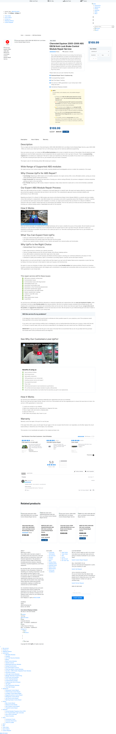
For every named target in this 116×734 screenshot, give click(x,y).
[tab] (79, 471)
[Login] (97, 28)
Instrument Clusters (10, 672)
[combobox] (91, 477)
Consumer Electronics (11, 720)
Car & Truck (35, 1)
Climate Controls (9, 662)
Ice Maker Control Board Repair (13, 693)
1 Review (57, 51)
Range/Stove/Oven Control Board (13, 695)
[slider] (32, 224)
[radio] (64, 461)
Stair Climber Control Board (12, 706)
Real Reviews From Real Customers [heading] (32, 436)
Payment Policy (53, 565)
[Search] (113, 27)
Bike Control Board (10, 703)
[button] (92, 436)
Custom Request (9, 22)
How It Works (8, 17)
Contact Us (24, 629)
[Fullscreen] (46, 224)
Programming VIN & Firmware (12, 682)
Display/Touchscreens (10, 666)
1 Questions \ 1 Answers (68, 51)
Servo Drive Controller (11, 714)
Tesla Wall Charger (10, 687)
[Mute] (41, 224)
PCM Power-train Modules (12, 677)
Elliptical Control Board (11, 704)
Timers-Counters (9, 716)
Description (24, 139)
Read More (80, 451)
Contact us (7, 19)
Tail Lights (8, 683)
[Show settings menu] (43, 224)
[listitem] (32, 445)
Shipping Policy (53, 563)
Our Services (52, 555)
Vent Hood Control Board (11, 698)
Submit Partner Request (78, 583)
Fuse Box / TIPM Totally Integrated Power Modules (18, 670)
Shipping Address (9, 20)
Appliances (97, 7)
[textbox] (94, 478)
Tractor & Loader (9, 722)
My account (6, 648)
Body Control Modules (11, 661)
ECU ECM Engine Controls (12, 667)
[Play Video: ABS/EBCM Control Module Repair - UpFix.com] (34, 216)
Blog (50, 560)
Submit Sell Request (77, 569)
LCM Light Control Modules (12, 674)
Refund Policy (52, 568)
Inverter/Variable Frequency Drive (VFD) (15, 711)
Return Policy (52, 567)
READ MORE (37, 597)
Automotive (97, 5)
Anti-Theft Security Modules (12, 658)
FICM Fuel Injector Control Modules (14, 669)
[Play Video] (22, 224)
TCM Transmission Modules (12, 685)
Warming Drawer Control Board (13, 700)
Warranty (45, 139)
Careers (51, 559)
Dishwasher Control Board (12, 690)
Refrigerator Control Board (12, 696)
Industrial (97, 10)
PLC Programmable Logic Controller (14, 712)
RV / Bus (52, 1)
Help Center (65, 552)
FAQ (63, 555)
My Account (65, 559)
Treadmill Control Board (11, 708)
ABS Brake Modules (36, 35)
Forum (63, 557)
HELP (96, 13)
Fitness (96, 8)
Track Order (8, 16)
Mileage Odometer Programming (13, 675)
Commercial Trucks (10, 719)
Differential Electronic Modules (13, 664)
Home (22, 35)
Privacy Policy (52, 562)
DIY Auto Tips (65, 560)
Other (96, 12)
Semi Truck (68, 1)
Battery (7, 659)
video (7, 44)
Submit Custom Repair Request (80, 560)
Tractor (85, 1)
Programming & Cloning (11, 680)
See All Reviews (47, 436)
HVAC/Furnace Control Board (12, 691)
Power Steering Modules (11, 679)
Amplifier (7, 656)
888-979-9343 (15, 11)
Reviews (51, 557)
